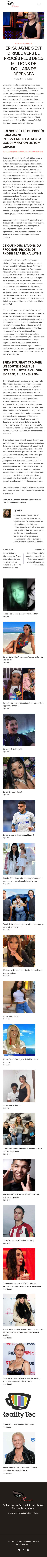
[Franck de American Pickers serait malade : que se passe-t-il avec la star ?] (23, 905)
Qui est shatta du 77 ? (12, 1105)
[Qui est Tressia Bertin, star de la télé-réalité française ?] (23, 1040)
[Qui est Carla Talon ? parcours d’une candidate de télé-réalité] (23, 638)
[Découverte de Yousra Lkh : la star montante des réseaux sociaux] (23, 951)
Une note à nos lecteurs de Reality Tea (18, 1424)
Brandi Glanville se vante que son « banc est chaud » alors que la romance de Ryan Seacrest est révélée (23, 1332)
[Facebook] (19, 1550)
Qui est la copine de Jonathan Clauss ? (18, 835)
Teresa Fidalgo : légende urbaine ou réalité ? (20, 614)
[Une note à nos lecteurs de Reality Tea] (23, 1405)
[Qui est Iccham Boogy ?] (23, 730)
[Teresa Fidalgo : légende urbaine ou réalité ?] (23, 594)
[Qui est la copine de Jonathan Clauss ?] (23, 816)
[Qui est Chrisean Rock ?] (23, 773)
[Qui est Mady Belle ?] (23, 997)
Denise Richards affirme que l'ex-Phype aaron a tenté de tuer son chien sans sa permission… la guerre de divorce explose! (12, 559)
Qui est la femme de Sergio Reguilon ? (18, 1240)
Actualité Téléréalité (23, 44)
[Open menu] (39, 4)
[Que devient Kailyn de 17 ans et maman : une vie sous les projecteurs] (23, 1129)
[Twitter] (23, 1550)
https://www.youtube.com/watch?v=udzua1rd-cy (23, 152)
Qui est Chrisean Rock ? (12, 792)
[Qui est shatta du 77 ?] (23, 1086)
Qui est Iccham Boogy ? (12, 749)
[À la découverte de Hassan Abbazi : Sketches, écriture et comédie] (23, 1175)
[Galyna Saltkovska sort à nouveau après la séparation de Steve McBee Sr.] (23, 1448)
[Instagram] (28, 1550)
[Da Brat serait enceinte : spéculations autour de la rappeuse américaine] (23, 684)
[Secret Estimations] (13, 4)
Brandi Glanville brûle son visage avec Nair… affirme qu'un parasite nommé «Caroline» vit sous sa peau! (35, 557)
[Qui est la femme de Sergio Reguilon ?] (23, 1221)
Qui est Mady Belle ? (11, 1016)
